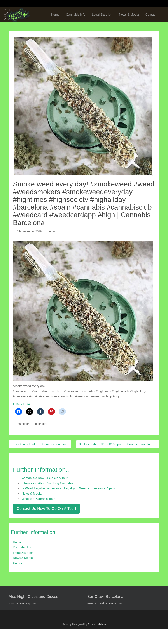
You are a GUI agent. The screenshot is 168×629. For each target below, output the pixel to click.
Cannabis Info (75, 14)
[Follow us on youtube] (138, 4)
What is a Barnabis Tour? (39, 498)
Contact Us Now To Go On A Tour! (45, 478)
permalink (41, 423)
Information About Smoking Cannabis (47, 483)
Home (55, 14)
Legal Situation (102, 14)
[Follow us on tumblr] (147, 4)
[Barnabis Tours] (16, 14)
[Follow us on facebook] (114, 4)
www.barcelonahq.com (22, 603)
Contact (150, 14)
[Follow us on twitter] (122, 4)
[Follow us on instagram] (155, 4)
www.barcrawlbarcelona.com (104, 603)
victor (52, 231)
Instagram (23, 423)
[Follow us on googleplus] (130, 4)
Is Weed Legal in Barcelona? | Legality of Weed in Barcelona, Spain (68, 488)
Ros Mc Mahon (97, 624)
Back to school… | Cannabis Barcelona (41, 444)
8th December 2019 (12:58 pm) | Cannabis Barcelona (116, 444)
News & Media (129, 14)
